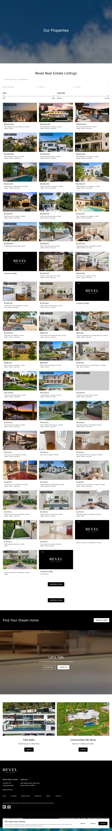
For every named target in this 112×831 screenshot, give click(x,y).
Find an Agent (49, 667)
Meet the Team (25, 796)
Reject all (83, 823)
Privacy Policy (104, 818)
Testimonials (38, 796)
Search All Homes (101, 620)
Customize (92, 823)
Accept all (103, 823)
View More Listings (56, 584)
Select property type (8, 87)
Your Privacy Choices (56, 829)
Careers (48, 796)
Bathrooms (42, 87)
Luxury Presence (17, 818)
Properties (13, 796)
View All (29, 749)
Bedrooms (78, 87)
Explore (83, 749)
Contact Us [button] (63, 667)
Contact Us (58, 796)
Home (4, 796)
